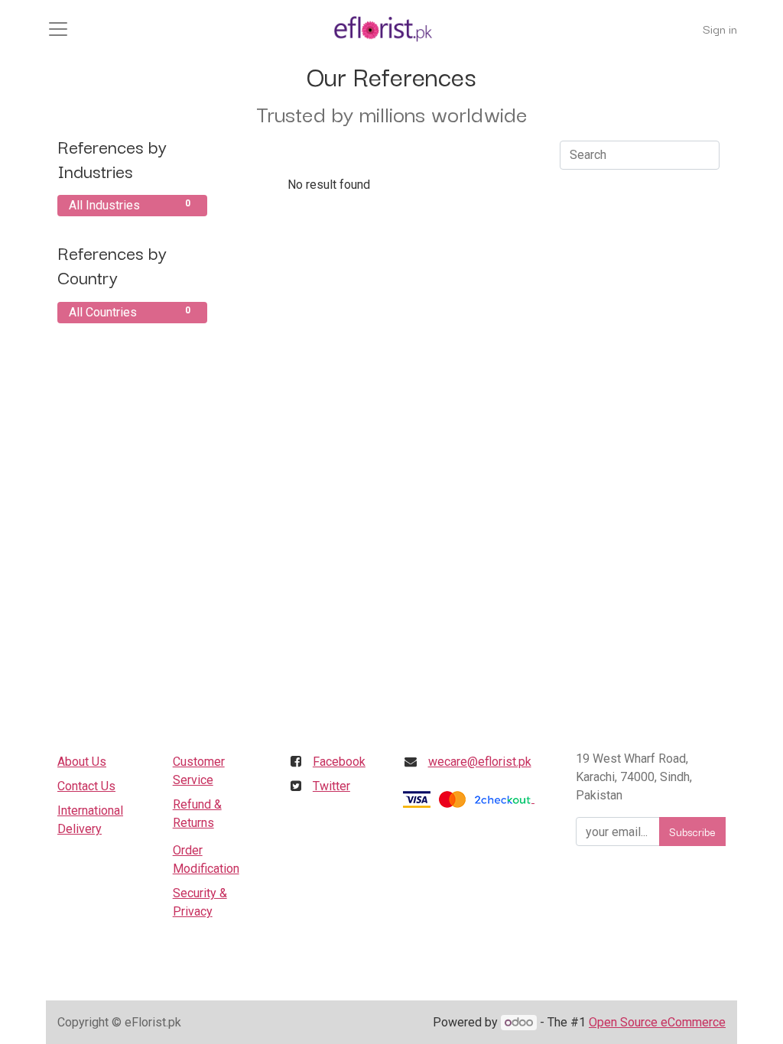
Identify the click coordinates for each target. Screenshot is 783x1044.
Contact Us (86, 786)
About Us (81, 761)
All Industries (129, 205)
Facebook (339, 761)
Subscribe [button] (692, 831)
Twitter (331, 786)
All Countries (129, 312)
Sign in (720, 28)
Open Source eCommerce (657, 1022)
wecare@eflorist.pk (479, 761)
